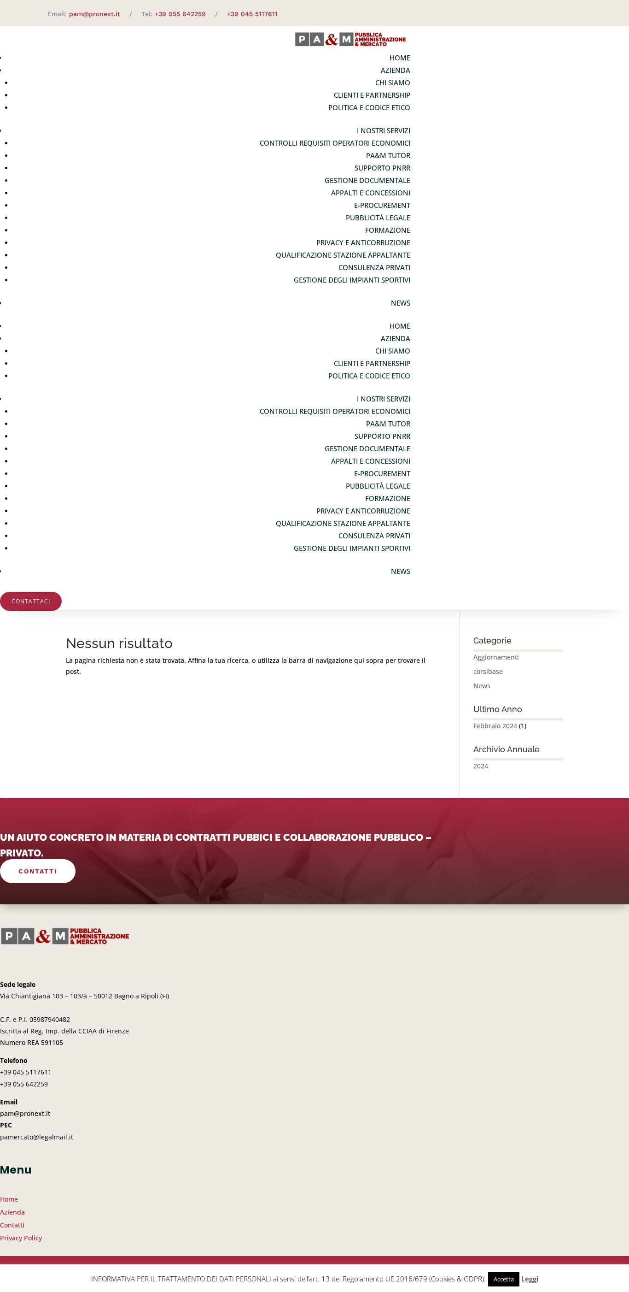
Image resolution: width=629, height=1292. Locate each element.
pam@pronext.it (94, 14)
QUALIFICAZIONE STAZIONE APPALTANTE (343, 255)
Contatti (37, 871)
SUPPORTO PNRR (382, 167)
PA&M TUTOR (388, 155)
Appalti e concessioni (370, 192)
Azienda (395, 70)
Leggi (529, 1278)
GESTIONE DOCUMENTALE (367, 180)
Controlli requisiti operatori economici (335, 142)
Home (400, 57)
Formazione (387, 230)
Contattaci (31, 601)
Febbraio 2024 (495, 725)
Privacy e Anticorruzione (363, 242)
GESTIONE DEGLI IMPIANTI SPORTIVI (352, 279)
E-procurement (382, 205)
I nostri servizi (383, 130)
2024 (480, 765)
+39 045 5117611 (252, 14)
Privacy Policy (21, 1237)
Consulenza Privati (374, 267)
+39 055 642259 (180, 14)
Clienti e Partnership (372, 95)
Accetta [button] (504, 1279)
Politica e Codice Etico (369, 107)
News (400, 302)
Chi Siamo (392, 82)
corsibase (488, 671)
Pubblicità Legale (378, 217)
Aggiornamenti (496, 657)
